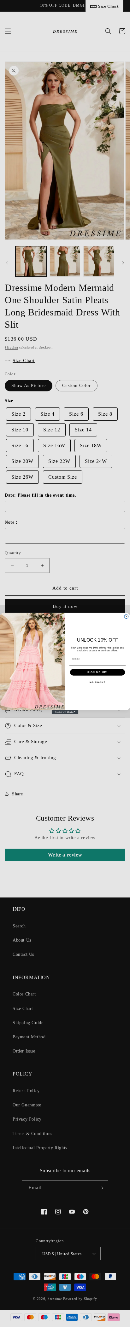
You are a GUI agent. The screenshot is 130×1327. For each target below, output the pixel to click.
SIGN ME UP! (97, 672)
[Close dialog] (126, 616)
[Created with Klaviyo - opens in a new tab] (65, 712)
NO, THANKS (97, 682)
